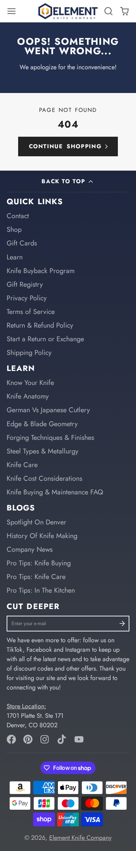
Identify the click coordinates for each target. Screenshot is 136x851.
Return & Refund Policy (40, 325)
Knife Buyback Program (41, 271)
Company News (30, 549)
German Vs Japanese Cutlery (48, 410)
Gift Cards (22, 243)
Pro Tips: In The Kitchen (41, 590)
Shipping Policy (29, 352)
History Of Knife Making (42, 536)
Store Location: (26, 706)
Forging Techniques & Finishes (50, 437)
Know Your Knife (30, 382)
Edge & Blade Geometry (42, 424)
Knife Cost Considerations (44, 478)
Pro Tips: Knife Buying (39, 563)
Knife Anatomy (28, 396)
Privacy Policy (27, 298)
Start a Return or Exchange (45, 339)
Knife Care (22, 465)
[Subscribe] (122, 623)
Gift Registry (25, 284)
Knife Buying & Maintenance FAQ (55, 492)
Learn (15, 257)
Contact (18, 216)
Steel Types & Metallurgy (42, 451)
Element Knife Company (80, 837)
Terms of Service (31, 311)
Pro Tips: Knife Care (36, 576)
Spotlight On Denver (36, 522)
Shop (14, 229)
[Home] (68, 11)
